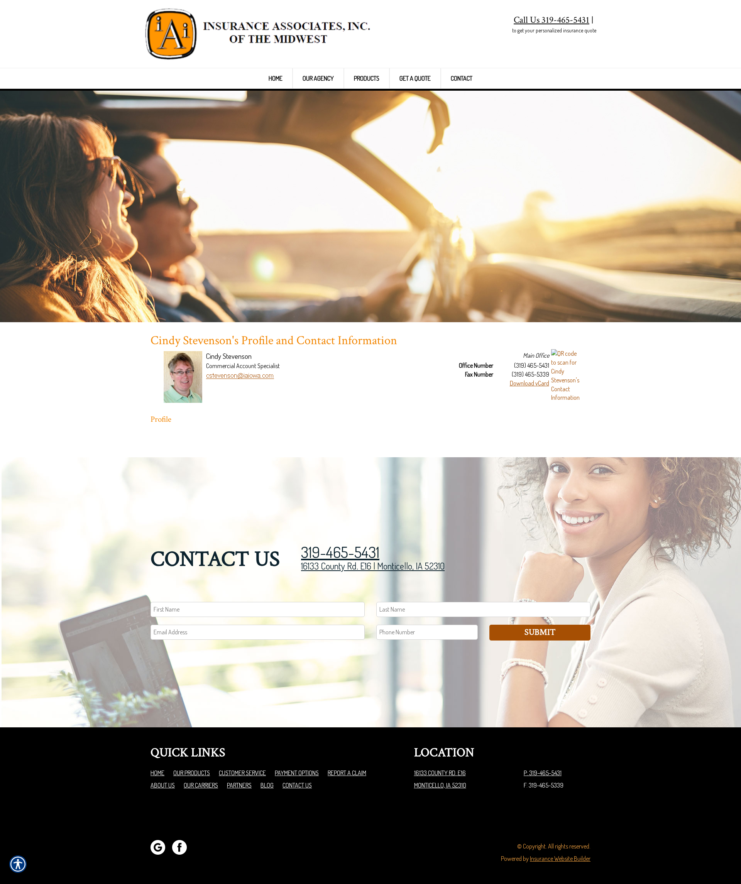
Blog (267, 785)
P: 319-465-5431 (543, 773)
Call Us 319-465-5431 (551, 20)
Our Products (191, 773)
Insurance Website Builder (560, 858)
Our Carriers (201, 785)
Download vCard (529, 383)
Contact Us (297, 785)
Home (157, 773)
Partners (239, 785)
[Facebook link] (182, 846)
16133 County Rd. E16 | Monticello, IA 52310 (373, 566)
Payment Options (297, 773)
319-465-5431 (340, 551)
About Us (163, 785)
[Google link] (161, 846)
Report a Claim (347, 773)
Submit (539, 632)
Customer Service (242, 773)
